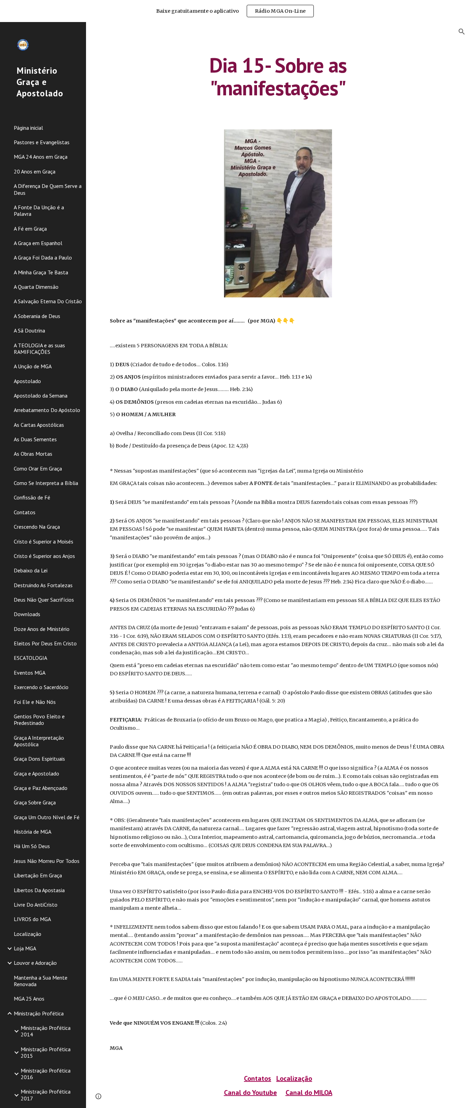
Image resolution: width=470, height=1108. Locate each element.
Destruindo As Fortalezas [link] (43, 585)
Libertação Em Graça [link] (38, 875)
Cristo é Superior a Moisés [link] (43, 541)
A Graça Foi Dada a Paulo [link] (43, 257)
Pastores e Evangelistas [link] (42, 142)
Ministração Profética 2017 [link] (46, 1094)
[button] (461, 31)
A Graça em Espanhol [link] (38, 243)
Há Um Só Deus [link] (32, 846)
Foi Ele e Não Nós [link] (35, 701)
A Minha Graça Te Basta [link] (41, 272)
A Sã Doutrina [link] (29, 330)
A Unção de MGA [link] (33, 366)
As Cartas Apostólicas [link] (39, 424)
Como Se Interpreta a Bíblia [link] (46, 482)
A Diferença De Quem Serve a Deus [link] (48, 189)
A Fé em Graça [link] (30, 228)
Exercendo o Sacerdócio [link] (41, 687)
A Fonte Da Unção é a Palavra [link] (39, 210)
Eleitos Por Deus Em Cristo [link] (45, 643)
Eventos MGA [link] (29, 672)
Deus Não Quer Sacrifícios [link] (44, 599)
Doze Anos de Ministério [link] (42, 628)
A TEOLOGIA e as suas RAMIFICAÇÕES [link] (39, 348)
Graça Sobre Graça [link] (35, 802)
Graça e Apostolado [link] (36, 773)
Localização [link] (27, 933)
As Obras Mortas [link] (33, 453)
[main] (278, 76)
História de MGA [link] (32, 831)
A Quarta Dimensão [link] (36, 286)
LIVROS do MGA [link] (32, 919)
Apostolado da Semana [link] (40, 395)
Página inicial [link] (28, 127)
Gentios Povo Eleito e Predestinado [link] (39, 719)
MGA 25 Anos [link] (29, 998)
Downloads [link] (27, 614)
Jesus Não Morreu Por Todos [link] (46, 860)
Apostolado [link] (27, 381)
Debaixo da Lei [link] (30, 570)
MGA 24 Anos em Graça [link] (40, 156)
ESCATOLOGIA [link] (30, 657)
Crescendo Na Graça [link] (37, 526)
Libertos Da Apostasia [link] (39, 890)
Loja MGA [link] (25, 948)
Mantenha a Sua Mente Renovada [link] (40, 981)
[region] (235, 11)
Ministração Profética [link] (39, 1013)
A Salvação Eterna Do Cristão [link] (48, 301)
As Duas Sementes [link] (35, 439)
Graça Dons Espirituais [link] (39, 758)
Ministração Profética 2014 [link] (46, 1031)
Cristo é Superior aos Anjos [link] (44, 555)
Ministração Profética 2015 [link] (46, 1052)
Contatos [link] (24, 512)
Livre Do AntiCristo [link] (35, 904)
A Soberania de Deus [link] (37, 316)
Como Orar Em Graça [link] (38, 468)
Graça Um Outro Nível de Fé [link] (46, 817)
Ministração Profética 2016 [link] (46, 1073)
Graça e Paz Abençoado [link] (40, 787)
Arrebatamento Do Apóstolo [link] (47, 410)
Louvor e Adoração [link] (35, 962)
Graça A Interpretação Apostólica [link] (39, 741)
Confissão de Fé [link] (32, 497)
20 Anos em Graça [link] (34, 171)
